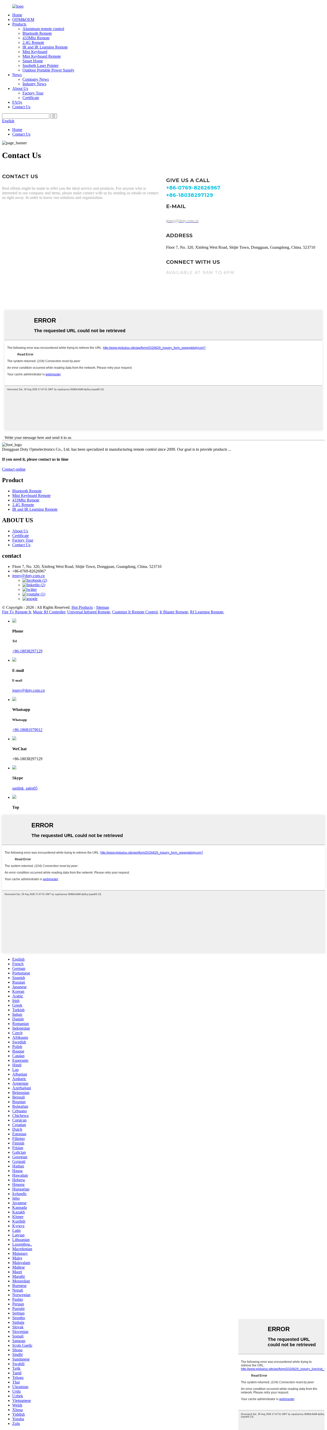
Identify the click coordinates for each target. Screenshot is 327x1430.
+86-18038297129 (27, 651)
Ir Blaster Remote (174, 612)
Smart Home (32, 61)
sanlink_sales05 (25, 788)
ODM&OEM (23, 19)
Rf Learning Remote (206, 612)
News (17, 75)
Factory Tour (32, 93)
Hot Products (82, 607)
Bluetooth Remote (37, 33)
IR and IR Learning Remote (45, 47)
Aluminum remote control (43, 29)
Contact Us (21, 107)
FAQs (17, 102)
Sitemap (102, 607)
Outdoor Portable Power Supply (48, 70)
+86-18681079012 (27, 730)
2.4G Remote (33, 42)
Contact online (14, 469)
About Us (20, 88)
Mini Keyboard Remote (41, 56)
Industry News (34, 84)
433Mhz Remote (36, 38)
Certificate (30, 98)
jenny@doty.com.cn (28, 690)
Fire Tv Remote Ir (16, 612)
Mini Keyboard (34, 52)
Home (17, 15)
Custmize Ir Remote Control (135, 612)
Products (19, 24)
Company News (35, 79)
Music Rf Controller (49, 612)
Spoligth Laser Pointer (40, 65)
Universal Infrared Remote (88, 612)
